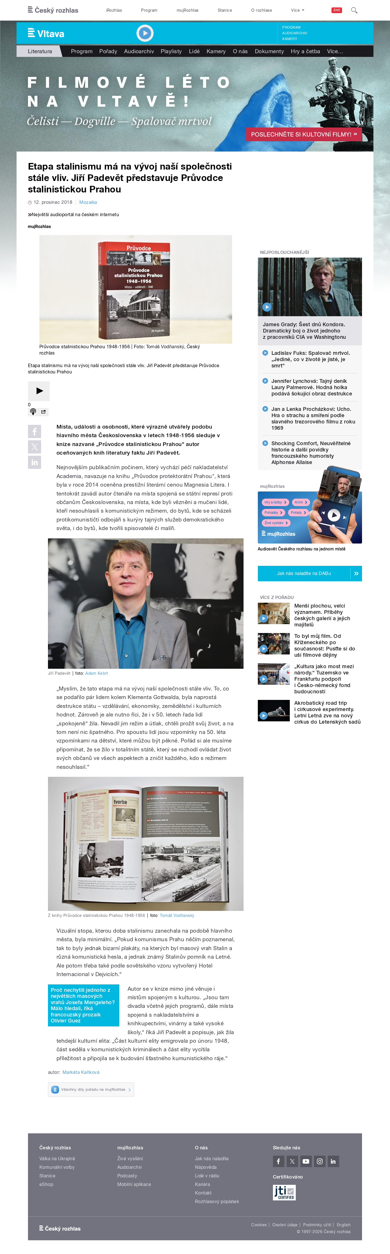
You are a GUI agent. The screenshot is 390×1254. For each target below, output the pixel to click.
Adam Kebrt (96, 673)
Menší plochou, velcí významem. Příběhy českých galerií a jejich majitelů (322, 615)
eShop (46, 1184)
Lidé (194, 51)
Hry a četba (305, 51)
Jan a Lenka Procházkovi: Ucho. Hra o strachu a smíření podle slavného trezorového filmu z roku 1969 (313, 418)
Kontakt (203, 1193)
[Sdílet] (43, 412)
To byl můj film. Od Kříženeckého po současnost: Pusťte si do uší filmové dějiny (324, 645)
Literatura (40, 51)
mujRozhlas (188, 10)
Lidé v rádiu (207, 1176)
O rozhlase (261, 10)
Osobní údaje (285, 1225)
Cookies (259, 1225)
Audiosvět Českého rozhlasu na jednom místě (301, 549)
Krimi (299, 502)
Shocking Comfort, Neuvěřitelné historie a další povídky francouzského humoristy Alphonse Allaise (311, 452)
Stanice (225, 10)
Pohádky (271, 513)
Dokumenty (269, 51)
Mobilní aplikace (134, 1184)
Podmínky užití (317, 1225)
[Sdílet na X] (34, 446)
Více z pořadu (277, 597)
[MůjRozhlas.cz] (39, 227)
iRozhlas (114, 10)
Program (149, 10)
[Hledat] (354, 10)
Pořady (108, 51)
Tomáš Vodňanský (165, 346)
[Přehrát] (39, 391)
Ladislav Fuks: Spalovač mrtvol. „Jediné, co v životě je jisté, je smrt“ (311, 359)
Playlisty (171, 51)
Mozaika (88, 202)
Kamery (289, 39)
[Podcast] (33, 412)
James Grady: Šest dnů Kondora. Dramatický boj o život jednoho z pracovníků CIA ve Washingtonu (304, 330)
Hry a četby (273, 502)
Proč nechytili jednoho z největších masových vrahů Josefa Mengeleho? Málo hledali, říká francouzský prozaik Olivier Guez (83, 1005)
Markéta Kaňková (81, 1072)
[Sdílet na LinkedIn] (34, 462)
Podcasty (127, 1176)
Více (335, 51)
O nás (240, 51)
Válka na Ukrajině (57, 1158)
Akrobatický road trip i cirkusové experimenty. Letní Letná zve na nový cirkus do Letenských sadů (327, 712)
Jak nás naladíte (212, 1158)
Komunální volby (57, 1167)
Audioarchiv (294, 33)
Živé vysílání (274, 523)
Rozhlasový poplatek (217, 1201)
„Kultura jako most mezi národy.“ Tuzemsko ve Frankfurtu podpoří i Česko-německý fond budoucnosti (324, 678)
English (344, 1225)
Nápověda (206, 1167)
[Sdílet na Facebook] (34, 431)
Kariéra (202, 1184)
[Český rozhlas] (53, 10)
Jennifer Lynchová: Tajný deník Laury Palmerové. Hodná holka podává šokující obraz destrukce (312, 387)
